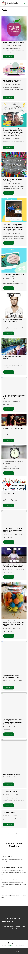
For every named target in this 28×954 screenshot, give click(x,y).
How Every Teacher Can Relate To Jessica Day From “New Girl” (14, 396)
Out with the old (9, 812)
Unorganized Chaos (10, 791)
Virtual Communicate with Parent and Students (12, 81)
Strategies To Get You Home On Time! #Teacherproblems (13, 565)
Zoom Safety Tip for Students (13, 42)
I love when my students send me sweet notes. (13, 275)
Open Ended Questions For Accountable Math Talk (12, 676)
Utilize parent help (9, 493)
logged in (10, 945)
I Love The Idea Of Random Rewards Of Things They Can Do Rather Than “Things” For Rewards (13, 623)
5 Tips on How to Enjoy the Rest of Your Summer (12, 320)
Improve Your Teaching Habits (13, 428)
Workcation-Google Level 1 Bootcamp (12, 357)
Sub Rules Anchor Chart (11, 774)
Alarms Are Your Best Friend (13, 461)
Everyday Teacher (12, 3)
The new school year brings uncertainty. (12, 180)
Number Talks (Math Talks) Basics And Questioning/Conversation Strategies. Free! (12, 721)
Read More (9, 56)
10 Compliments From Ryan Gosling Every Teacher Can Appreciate (12, 530)
